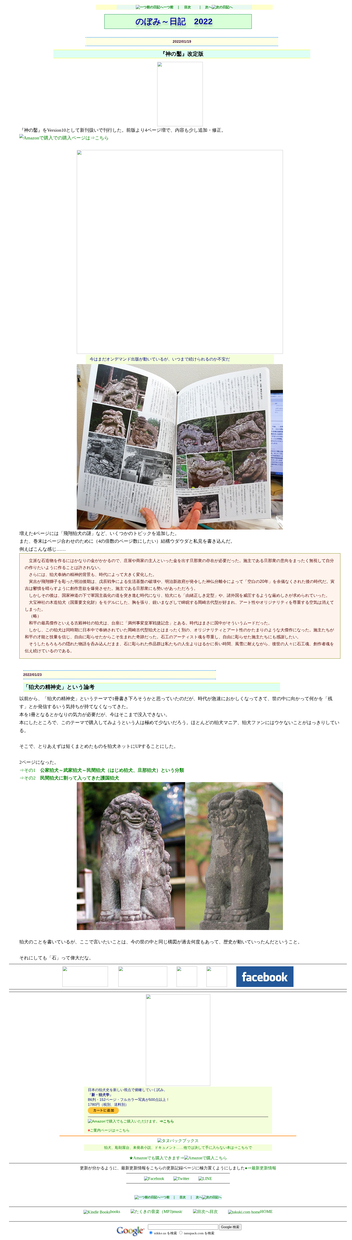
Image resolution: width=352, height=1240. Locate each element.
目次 (187, 7)
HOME (266, 1211)
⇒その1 (101, 770)
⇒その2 (69, 778)
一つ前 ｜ (171, 7)
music (177, 1211)
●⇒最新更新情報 (260, 1168)
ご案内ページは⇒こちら (109, 1130)
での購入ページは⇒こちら (81, 137)
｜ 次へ (203, 7)
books (115, 1211)
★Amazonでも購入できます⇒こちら (178, 1158)
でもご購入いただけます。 (145, 1121)
